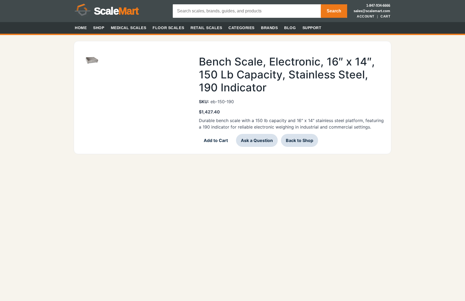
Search (334, 11)
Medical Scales (128, 28)
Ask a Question (257, 140)
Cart (385, 16)
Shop (98, 28)
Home (81, 28)
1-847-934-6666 (378, 6)
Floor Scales (168, 28)
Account (365, 16)
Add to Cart (216, 140)
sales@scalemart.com (372, 11)
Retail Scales (206, 28)
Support (312, 28)
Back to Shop (299, 140)
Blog (290, 28)
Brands (269, 28)
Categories (241, 28)
